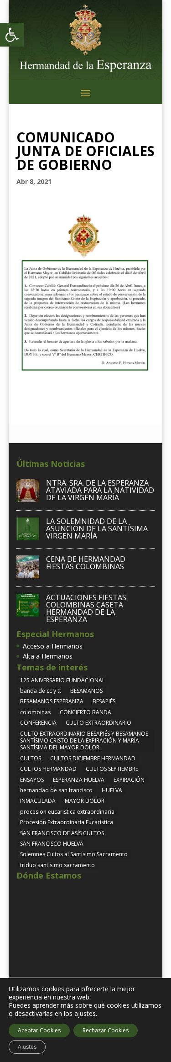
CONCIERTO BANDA (85, 712)
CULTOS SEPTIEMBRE (112, 769)
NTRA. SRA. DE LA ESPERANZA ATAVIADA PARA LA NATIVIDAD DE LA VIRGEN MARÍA (100, 490)
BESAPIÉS (104, 701)
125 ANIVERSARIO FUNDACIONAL (62, 680)
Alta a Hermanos (48, 656)
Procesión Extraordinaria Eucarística (66, 822)
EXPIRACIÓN (129, 780)
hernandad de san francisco (56, 790)
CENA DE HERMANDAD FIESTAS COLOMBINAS (85, 562)
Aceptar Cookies (39, 1030)
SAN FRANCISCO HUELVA (51, 844)
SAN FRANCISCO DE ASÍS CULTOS (62, 833)
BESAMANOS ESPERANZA (51, 701)
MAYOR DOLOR (84, 801)
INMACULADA (38, 801)
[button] (12, 35)
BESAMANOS (86, 691)
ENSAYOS (32, 780)
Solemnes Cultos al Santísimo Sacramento (74, 854)
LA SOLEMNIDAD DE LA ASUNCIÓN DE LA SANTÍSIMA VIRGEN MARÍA (97, 528)
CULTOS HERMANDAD (48, 769)
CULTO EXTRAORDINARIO (98, 723)
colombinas (35, 712)
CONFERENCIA (38, 723)
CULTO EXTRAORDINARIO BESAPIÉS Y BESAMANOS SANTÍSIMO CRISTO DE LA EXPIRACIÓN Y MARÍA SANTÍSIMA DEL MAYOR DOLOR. (84, 741)
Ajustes (27, 1047)
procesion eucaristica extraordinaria (67, 812)
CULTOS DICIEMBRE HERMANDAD (92, 758)
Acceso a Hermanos (53, 646)
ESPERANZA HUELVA (78, 780)
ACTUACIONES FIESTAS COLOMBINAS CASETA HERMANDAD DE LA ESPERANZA (86, 608)
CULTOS (30, 758)
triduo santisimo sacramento (57, 865)
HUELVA (112, 790)
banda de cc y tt (40, 691)
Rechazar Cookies (106, 1030)
